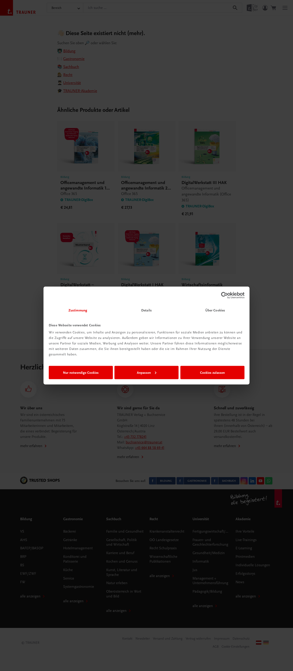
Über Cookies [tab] (215, 310)
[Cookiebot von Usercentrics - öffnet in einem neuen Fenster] (224, 295)
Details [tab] (146, 310)
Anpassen (144, 372)
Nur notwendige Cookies (81, 372)
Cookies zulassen (212, 372)
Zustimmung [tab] (77, 310)
